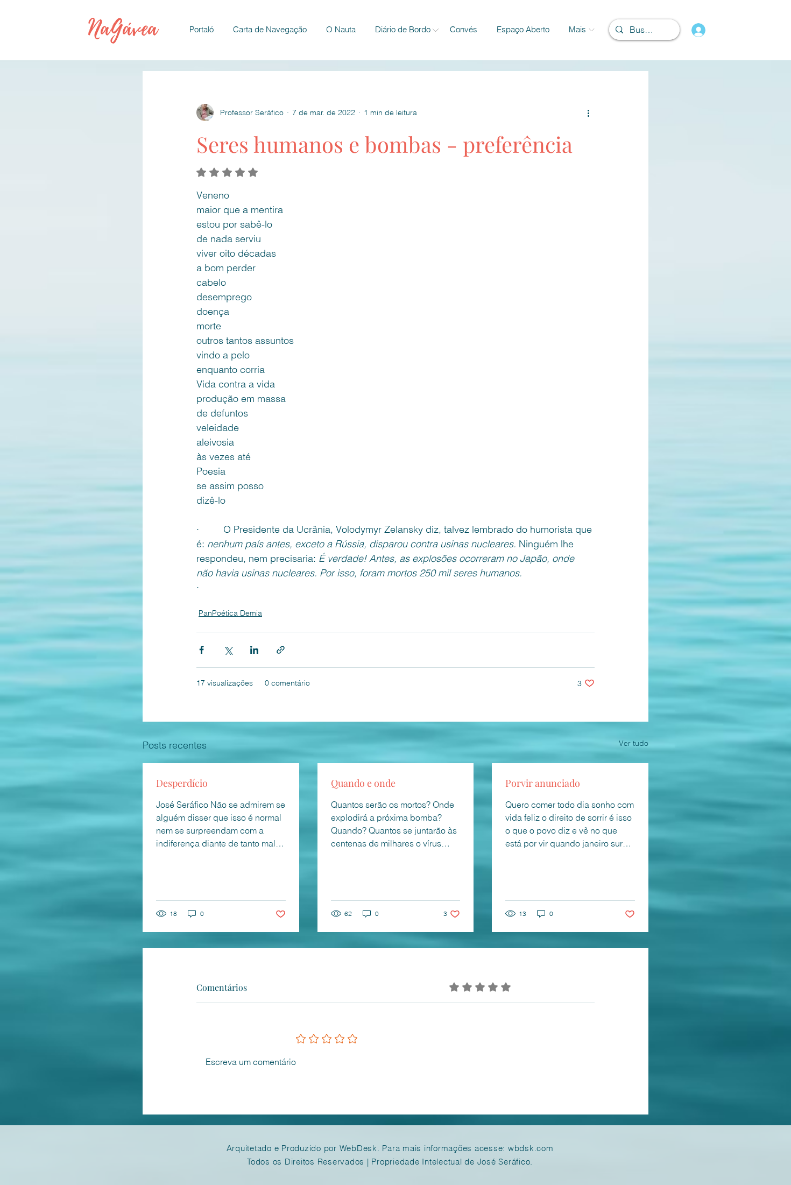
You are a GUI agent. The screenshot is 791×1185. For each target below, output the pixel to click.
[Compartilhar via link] (281, 650)
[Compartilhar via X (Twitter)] (228, 650)
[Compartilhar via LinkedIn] (254, 650)
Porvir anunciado (542, 783)
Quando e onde (363, 783)
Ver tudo (633, 743)
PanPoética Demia (230, 613)
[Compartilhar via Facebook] (201, 650)
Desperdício (182, 783)
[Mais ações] (588, 112)
